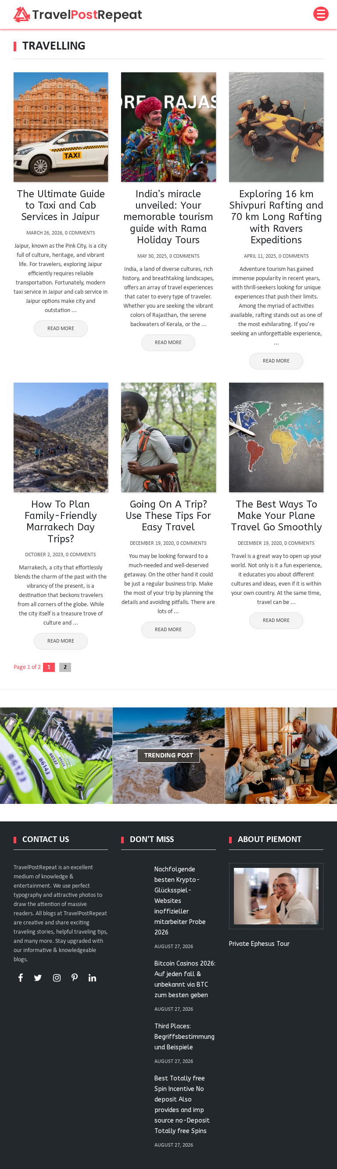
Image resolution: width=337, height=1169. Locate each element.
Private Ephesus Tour (259, 944)
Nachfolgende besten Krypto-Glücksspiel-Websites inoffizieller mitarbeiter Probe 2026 (180, 901)
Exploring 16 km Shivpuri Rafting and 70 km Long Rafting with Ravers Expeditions (276, 217)
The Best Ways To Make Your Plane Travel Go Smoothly (276, 516)
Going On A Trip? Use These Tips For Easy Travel (168, 516)
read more (60, 328)
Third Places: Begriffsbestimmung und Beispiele (184, 1037)
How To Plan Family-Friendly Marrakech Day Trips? (61, 522)
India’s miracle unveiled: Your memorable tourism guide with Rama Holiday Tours (168, 217)
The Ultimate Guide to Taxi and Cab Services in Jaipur (61, 205)
